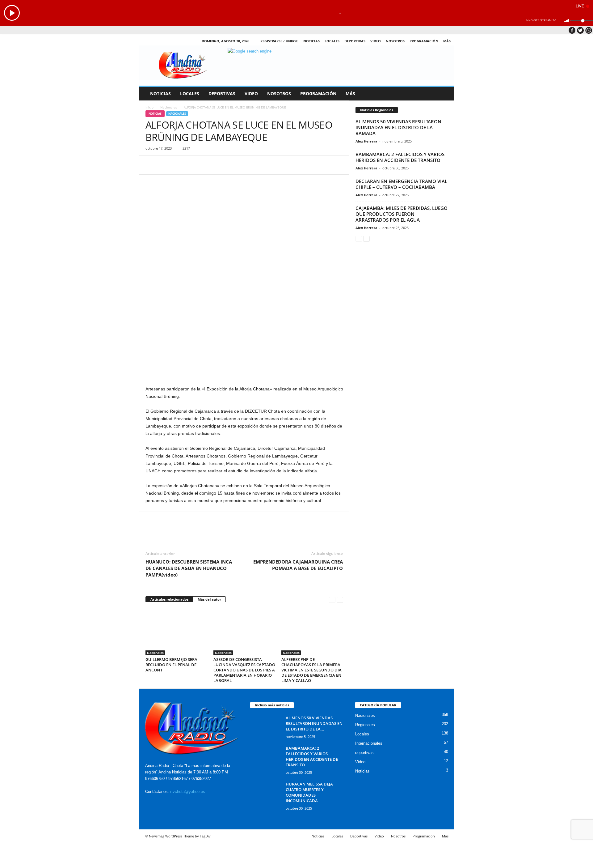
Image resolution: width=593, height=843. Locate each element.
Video (375, 41)
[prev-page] (332, 599)
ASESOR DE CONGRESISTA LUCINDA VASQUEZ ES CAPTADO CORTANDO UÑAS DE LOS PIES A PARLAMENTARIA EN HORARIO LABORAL (244, 670)
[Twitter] (165, 40)
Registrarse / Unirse (279, 41)
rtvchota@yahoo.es (187, 791)
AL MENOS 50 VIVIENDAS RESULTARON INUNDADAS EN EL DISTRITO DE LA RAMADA (398, 127)
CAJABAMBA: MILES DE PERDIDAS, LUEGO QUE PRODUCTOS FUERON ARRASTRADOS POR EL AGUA (401, 214)
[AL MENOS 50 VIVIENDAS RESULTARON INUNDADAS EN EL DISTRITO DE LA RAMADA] (265, 726)
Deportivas (354, 41)
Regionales (365, 724)
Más (447, 41)
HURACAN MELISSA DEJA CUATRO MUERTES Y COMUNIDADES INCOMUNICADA (309, 792)
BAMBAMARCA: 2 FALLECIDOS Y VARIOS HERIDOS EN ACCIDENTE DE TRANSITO (399, 157)
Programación (424, 41)
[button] (445, 93)
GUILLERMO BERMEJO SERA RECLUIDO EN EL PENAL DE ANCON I (171, 665)
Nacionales (168, 107)
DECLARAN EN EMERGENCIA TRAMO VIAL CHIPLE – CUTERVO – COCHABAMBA (401, 184)
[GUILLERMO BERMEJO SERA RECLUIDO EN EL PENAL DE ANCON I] (176, 632)
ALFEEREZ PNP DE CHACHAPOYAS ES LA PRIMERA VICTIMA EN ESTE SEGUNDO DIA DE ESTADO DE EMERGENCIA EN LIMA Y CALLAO (311, 670)
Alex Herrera (366, 141)
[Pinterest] (180, 165)
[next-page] (340, 599)
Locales (362, 734)
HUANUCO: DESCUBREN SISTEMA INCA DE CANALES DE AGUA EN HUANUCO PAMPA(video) (188, 568)
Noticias (311, 41)
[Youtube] (175, 40)
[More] (208, 165)
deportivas (364, 752)
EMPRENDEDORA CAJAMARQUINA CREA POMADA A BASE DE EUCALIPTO (298, 565)
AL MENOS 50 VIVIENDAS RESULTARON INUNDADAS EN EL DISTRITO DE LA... (314, 723)
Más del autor (209, 599)
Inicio (149, 107)
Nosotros (395, 41)
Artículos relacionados (169, 599)
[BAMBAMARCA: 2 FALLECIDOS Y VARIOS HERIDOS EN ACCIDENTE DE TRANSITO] (265, 756)
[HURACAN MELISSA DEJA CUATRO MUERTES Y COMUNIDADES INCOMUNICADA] (265, 792)
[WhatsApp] (194, 165)
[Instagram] (156, 40)
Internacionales (368, 743)
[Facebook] (146, 40)
